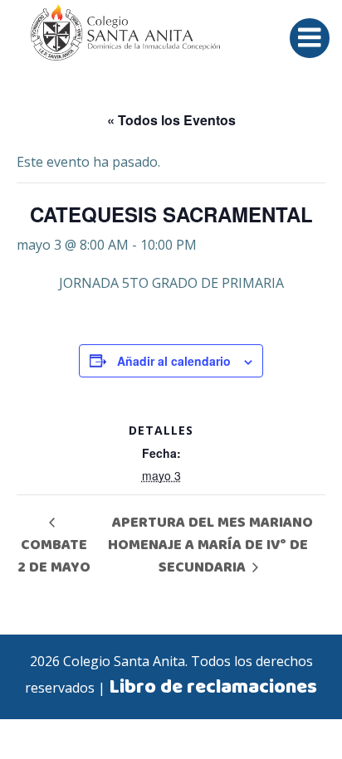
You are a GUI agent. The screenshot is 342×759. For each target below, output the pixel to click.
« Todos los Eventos (171, 119)
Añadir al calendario (174, 361)
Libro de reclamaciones (213, 688)
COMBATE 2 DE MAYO (53, 556)
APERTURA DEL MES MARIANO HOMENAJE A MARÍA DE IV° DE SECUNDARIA (210, 545)
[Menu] (310, 38)
